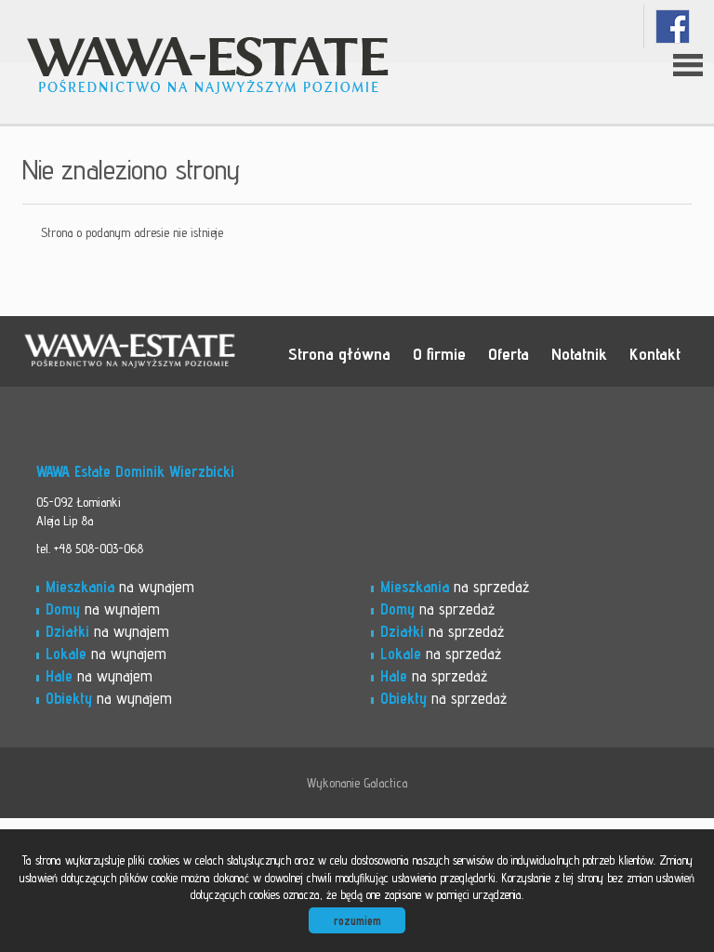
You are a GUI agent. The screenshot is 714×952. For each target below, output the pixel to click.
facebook (672, 26)
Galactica (385, 782)
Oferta (508, 353)
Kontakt (655, 353)
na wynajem (120, 586)
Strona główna (339, 353)
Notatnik (579, 353)
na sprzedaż (454, 586)
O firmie (439, 353)
